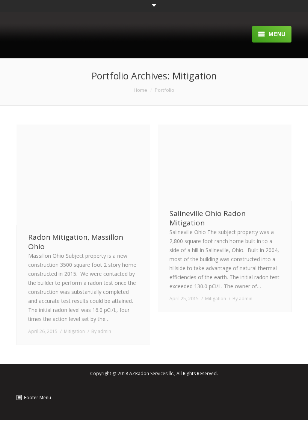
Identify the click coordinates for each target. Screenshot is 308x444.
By (101, 331)
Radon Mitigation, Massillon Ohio (75, 242)
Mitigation (74, 331)
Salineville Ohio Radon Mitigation (207, 218)
